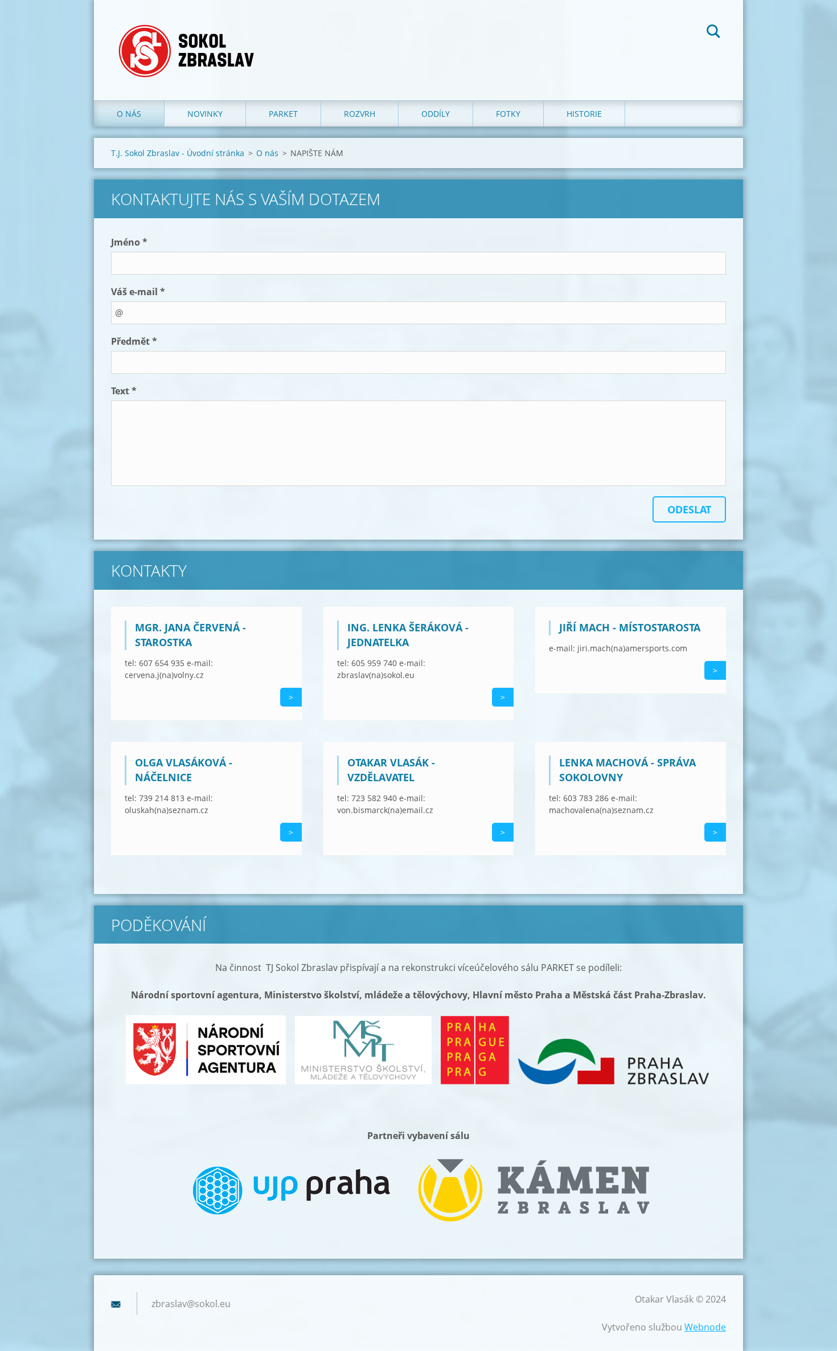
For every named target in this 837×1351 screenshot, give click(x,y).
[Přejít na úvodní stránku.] (190, 38)
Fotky (508, 113)
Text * (124, 391)
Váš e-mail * (138, 291)
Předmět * (134, 341)
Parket (283, 113)
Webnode (705, 1327)
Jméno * (129, 242)
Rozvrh (359, 113)
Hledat (713, 33)
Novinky (205, 113)
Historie (584, 113)
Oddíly (435, 113)
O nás (129, 113)
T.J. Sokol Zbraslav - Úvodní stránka (177, 153)
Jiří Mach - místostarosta (629, 627)
